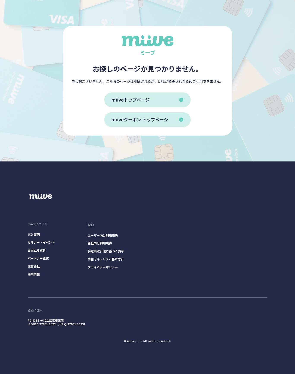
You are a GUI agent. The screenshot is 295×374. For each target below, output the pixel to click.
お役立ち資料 (37, 250)
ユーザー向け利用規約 (103, 235)
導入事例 (34, 234)
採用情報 (34, 274)
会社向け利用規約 (100, 243)
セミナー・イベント (41, 242)
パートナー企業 (38, 258)
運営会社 (34, 266)
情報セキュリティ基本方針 (106, 259)
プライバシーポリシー (103, 267)
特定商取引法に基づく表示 (106, 251)
